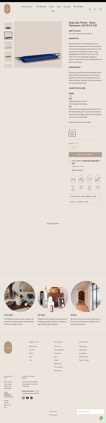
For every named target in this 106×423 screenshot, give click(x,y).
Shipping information (83, 196)
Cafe (53, 11)
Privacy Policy (57, 353)
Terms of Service (58, 367)
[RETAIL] (86, 296)
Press (59, 7)
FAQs (55, 357)
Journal (51, 7)
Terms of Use (57, 346)
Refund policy (57, 364)
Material (73, 130)
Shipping (78, 33)
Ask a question (79, 202)
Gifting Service (83, 346)
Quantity (73, 143)
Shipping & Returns (59, 350)
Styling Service (83, 350)
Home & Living (26, 7)
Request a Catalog (84, 360)
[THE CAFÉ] (19, 296)
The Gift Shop (41, 7)
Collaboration (82, 353)
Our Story (67, 7)
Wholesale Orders (84, 357)
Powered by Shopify (53, 415)
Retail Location (33, 346)
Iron (72, 134)
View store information (77, 170)
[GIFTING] (53, 296)
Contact (56, 360)
